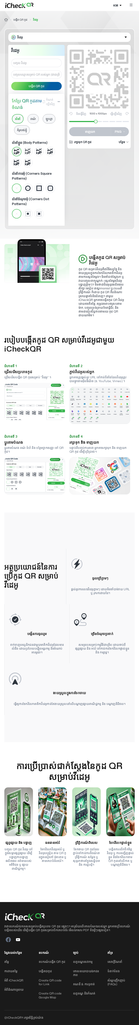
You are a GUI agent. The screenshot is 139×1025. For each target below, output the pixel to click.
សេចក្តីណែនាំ (115, 962)
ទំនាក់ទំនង (114, 971)
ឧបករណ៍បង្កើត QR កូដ (52, 962)
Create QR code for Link (50, 982)
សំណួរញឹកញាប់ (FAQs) (116, 982)
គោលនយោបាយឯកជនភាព (86, 973)
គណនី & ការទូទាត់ (84, 984)
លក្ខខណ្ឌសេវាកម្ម (83, 962)
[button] (69, 37)
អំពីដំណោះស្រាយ (14, 990)
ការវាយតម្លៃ (10, 971)
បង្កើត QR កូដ (20, 19)
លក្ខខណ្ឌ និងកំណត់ (84, 993)
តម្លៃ (6, 962)
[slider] (95, 121)
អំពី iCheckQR (13, 980)
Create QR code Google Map (50, 995)
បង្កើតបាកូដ (45, 971)
